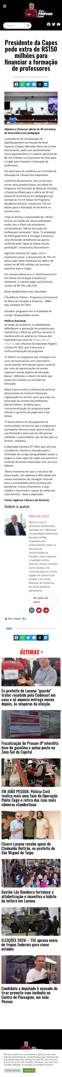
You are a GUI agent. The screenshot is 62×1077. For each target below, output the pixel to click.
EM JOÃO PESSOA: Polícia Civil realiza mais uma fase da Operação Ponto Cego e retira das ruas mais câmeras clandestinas (29, 797)
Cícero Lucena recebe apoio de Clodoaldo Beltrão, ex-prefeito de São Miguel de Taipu (28, 848)
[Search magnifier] (28, 26)
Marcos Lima (39, 516)
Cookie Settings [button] (12, 1070)
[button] (16, 84)
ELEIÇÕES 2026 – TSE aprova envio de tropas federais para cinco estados (29, 944)
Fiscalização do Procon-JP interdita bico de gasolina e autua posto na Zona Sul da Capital (29, 747)
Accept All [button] (29, 1070)
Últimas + (31, 652)
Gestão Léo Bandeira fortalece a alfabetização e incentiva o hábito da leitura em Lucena (28, 896)
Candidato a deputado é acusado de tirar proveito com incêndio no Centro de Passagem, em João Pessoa (29, 994)
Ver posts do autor (40, 599)
